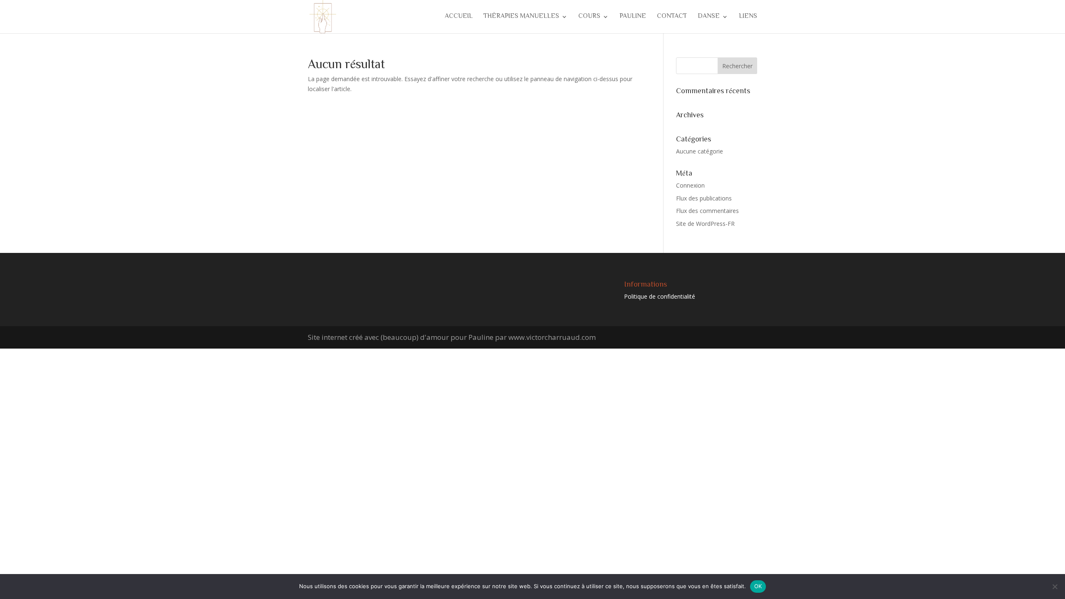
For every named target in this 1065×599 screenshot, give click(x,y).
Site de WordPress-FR (705, 224)
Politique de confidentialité (659, 296)
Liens (748, 18)
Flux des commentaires (707, 211)
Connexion (690, 185)
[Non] (1054, 586)
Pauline (632, 18)
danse (709, 18)
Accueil (459, 18)
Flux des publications (704, 198)
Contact (672, 18)
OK (758, 586)
